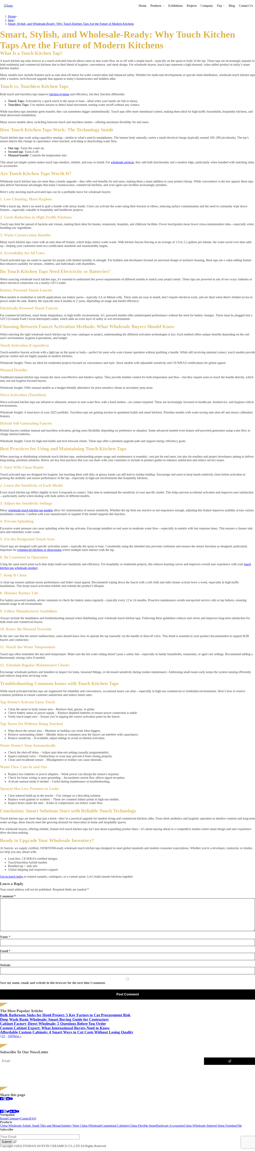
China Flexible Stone (142, 1125)
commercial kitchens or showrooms (39, 550)
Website (5, 965)
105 (10, 1036)
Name (5, 937)
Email (5, 951)
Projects (192, 5)
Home (142, 5)
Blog (232, 5)
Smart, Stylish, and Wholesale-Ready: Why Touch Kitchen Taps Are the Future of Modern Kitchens (71, 23)
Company (207, 5)
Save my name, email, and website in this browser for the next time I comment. (53, 982)
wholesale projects (122, 162)
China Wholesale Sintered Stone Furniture (210, 1125)
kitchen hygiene (59, 94)
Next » (17, 1036)
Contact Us (246, 5)
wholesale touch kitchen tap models (30, 510)
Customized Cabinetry (115, 1125)
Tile (239, 1125)
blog (11, 20)
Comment (8, 896)
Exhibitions (175, 5)
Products (155, 5)
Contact (25, 1118)
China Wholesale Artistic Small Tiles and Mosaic (30, 1125)
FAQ (33, 1118)
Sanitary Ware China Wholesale (81, 1125)
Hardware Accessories (170, 1125)
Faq (219, 5)
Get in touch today (12, 876)
